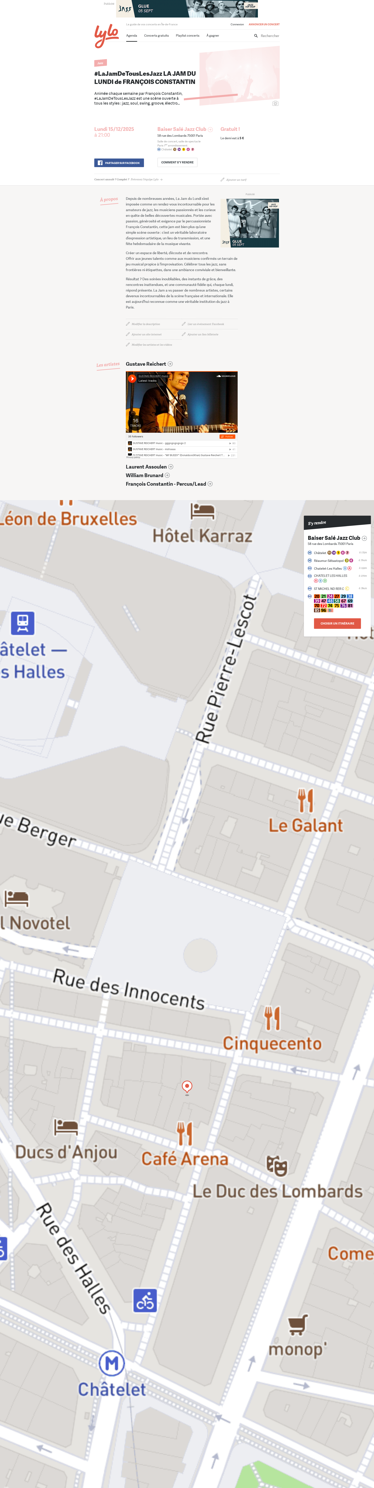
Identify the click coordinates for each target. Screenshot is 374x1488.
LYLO (106, 36)
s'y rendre (177, 162)
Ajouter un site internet (147, 334)
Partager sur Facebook (122, 163)
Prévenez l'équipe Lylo (126, 179)
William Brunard (144, 475)
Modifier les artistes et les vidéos (152, 345)
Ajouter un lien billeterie (203, 334)
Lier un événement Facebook (206, 324)
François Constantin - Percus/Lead (166, 484)
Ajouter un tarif (236, 180)
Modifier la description (146, 324)
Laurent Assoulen (146, 467)
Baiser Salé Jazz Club (181, 129)
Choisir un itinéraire (337, 624)
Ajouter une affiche (258, 104)
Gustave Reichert (146, 364)
